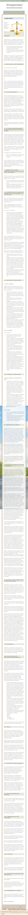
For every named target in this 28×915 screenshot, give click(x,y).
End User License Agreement (9, 901)
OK (3, 913)
